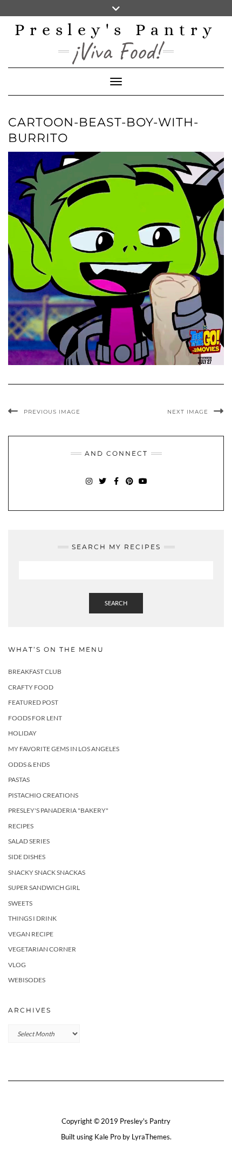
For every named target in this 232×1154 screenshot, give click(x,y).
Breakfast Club (35, 671)
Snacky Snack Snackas (46, 872)
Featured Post (33, 702)
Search (116, 602)
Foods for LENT (35, 718)
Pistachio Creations (43, 795)
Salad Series (29, 841)
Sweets (20, 903)
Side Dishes (26, 857)
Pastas (19, 779)
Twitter (103, 486)
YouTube (143, 486)
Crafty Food (30, 687)
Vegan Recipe (30, 934)
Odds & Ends (29, 764)
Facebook (116, 486)
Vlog (17, 965)
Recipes (20, 826)
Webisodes (26, 980)
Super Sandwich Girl (44, 887)
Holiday (22, 733)
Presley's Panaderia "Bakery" (58, 810)
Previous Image (52, 411)
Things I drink (32, 918)
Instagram (89, 486)
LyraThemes (151, 1136)
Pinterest (130, 486)
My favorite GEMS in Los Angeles (63, 749)
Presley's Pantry (116, 30)
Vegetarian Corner (42, 949)
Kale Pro (107, 1136)
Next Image (187, 411)
